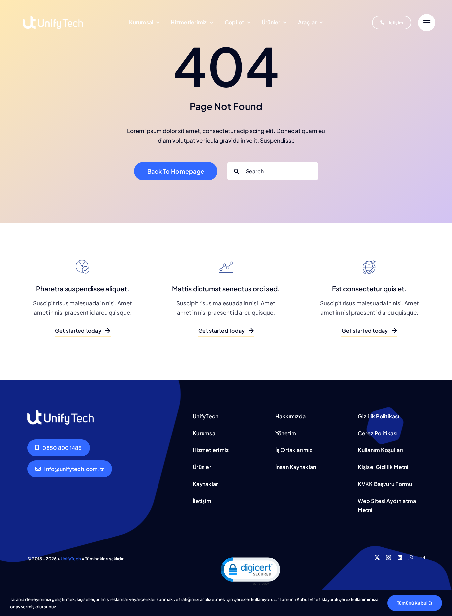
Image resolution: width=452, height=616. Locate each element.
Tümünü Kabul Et (414, 603)
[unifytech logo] (53, 8)
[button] (249, 570)
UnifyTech (71, 558)
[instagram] (388, 557)
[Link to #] (426, 22)
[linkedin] (400, 557)
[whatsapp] (411, 557)
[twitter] (377, 557)
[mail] (422, 557)
